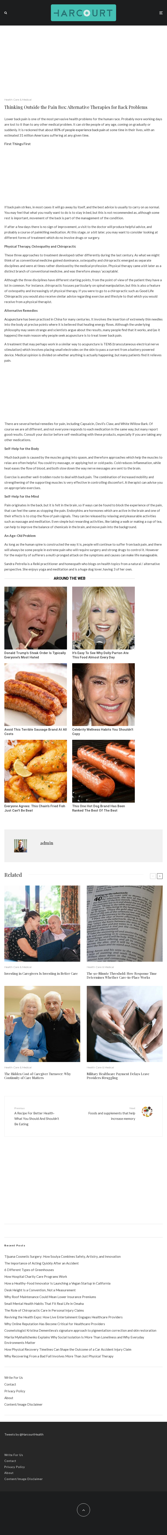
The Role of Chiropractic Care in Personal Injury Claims (44, 1310)
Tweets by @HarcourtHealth (23, 1434)
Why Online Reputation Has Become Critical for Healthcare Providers (54, 1324)
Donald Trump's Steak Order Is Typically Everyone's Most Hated (35, 655)
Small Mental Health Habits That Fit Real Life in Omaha (44, 1303)
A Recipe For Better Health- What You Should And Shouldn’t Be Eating (36, 1116)
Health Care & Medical (18, 99)
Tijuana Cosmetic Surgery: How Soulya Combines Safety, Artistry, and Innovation (62, 1256)
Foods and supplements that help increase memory (111, 1113)
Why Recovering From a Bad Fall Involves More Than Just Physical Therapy (59, 1356)
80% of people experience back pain (79, 130)
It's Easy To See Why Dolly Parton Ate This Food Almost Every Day (100, 655)
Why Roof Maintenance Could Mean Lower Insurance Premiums (50, 1297)
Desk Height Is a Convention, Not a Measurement (40, 1290)
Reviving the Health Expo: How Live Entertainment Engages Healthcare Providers (63, 1317)
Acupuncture (13, 319)
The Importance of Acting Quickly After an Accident (41, 1263)
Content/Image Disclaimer (23, 1404)
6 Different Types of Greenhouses (29, 1270)
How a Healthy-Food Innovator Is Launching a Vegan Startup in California (57, 1283)
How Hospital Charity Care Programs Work (35, 1276)
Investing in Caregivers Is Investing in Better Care (41, 973)
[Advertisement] (83, 58)
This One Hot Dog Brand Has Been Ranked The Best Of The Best (98, 808)
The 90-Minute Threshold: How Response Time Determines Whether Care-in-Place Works (122, 975)
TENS (108, 344)
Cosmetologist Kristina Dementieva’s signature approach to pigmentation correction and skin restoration (80, 1330)
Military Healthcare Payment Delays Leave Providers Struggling (118, 1076)
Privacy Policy (14, 1391)
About (8, 1398)
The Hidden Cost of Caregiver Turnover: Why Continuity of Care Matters (37, 1076)
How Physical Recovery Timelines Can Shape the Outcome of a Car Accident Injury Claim (67, 1349)
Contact (10, 1384)
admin (46, 843)
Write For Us (13, 1377)
